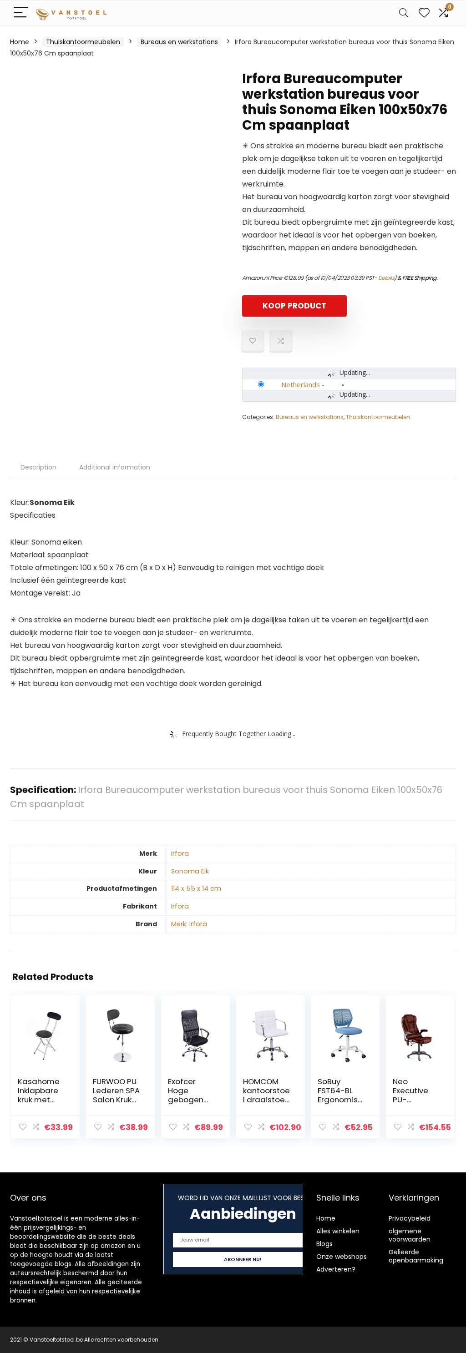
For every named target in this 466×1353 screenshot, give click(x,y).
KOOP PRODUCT (294, 305)
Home (19, 41)
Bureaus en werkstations (179, 41)
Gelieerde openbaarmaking (416, 1256)
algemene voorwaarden (410, 1235)
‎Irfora (180, 853)
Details (386, 278)
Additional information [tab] (114, 467)
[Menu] (21, 13)
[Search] (404, 13)
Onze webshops (341, 1256)
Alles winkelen (338, 1231)
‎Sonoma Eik (190, 871)
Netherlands (300, 384)
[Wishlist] (424, 13)
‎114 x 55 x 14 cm (196, 888)
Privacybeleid (410, 1218)
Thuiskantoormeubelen (83, 41)
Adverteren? (335, 1269)
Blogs (324, 1243)
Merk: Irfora (189, 924)
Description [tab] (38, 467)
